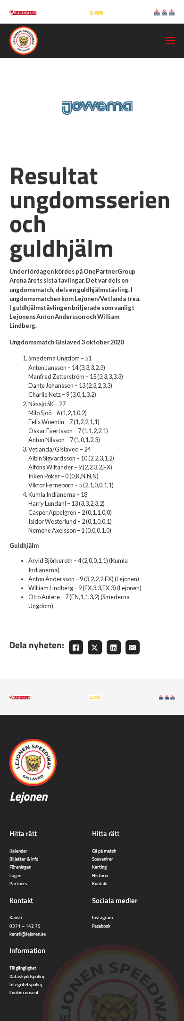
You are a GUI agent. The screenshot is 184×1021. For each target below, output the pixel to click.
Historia (100, 875)
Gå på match (104, 850)
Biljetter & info (23, 858)
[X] (95, 647)
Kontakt (100, 883)
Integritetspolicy (25, 984)
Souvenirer (102, 858)
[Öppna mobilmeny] (170, 40)
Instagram (102, 917)
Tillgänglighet (22, 967)
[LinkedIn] (114, 647)
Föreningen (20, 866)
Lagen (15, 875)
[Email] (132, 647)
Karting (99, 866)
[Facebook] (76, 647)
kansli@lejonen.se (27, 933)
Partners (18, 883)
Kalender (18, 850)
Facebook (101, 925)
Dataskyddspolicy (26, 976)
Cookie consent (24, 992)
